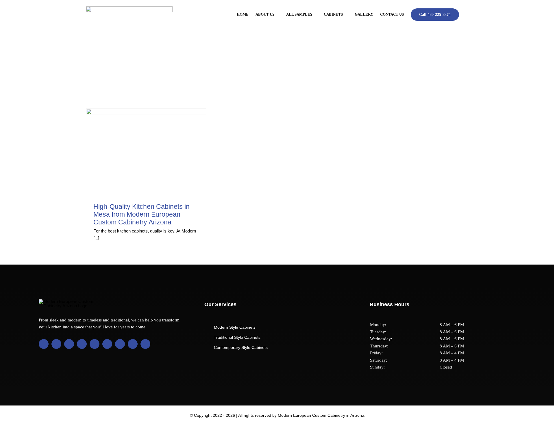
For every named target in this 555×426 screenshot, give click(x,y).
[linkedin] (82, 344)
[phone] (145, 344)
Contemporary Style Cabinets (241, 347)
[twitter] (56, 344)
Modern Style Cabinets (235, 327)
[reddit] (120, 344)
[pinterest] (94, 344)
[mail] (133, 344)
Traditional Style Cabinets (237, 337)
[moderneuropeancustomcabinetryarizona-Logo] (129, 8)
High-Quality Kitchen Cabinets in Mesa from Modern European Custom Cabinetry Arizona (141, 214)
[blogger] (107, 344)
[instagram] (69, 344)
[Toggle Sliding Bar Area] (549, 5)
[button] (467, 14)
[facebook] (44, 344)
